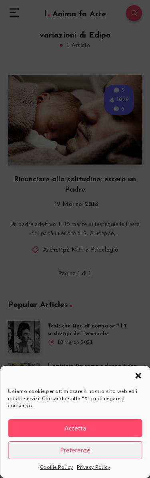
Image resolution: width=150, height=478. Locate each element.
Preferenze (75, 450)
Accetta (75, 428)
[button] (138, 376)
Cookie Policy (56, 467)
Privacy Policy (93, 467)
